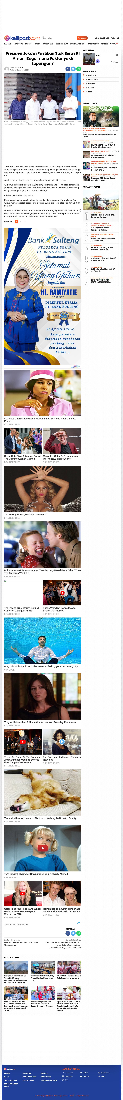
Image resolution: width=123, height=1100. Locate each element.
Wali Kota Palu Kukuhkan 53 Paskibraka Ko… (103, 259)
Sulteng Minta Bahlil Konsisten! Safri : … (100, 229)
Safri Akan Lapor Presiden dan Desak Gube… (99, 136)
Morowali (102, 129)
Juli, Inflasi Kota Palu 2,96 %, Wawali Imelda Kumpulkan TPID (42, 978)
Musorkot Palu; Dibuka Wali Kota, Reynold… (103, 156)
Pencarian (82, 38)
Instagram (69, 1076)
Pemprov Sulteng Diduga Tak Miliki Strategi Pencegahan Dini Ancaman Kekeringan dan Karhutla (15, 979)
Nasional (108, 226)
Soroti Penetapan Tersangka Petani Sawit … (104, 169)
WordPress (105, 1073)
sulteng (90, 88)
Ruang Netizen (112, 174)
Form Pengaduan (49, 1080)
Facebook (69, 1073)
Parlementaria (88, 131)
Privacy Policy (29, 1077)
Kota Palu (91, 75)
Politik (98, 131)
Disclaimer (46, 1077)
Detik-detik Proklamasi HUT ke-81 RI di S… (103, 270)
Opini (107, 141)
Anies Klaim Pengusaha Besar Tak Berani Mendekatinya (21, 942)
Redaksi (44, 1073)
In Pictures (93, 129)
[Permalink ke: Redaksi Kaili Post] (6, 69)
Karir (6, 1077)
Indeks (7, 1073)
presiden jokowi (10, 925)
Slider (89, 92)
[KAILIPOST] (22, 38)
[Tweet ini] (73, 69)
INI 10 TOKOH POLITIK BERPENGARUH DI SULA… (101, 281)
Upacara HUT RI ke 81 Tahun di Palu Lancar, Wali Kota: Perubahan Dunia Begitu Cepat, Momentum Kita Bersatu (68, 1006)
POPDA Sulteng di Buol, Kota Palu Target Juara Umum (69, 977)
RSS (66, 1080)
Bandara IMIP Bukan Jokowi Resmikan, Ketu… (103, 179)
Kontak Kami (28, 1080)
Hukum (85, 129)
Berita (93, 235)
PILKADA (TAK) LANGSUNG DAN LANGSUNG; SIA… (103, 146)
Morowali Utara (104, 162)
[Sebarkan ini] (67, 69)
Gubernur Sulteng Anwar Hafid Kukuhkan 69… (102, 248)
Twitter (85, 1073)
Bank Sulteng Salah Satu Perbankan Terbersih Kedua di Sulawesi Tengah (42, 1003)
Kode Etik (27, 1073)
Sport (108, 151)
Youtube (86, 1076)
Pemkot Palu (92, 79)
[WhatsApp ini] (78, 69)
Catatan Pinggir (98, 141)
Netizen (103, 174)
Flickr (103, 1076)
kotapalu (90, 83)
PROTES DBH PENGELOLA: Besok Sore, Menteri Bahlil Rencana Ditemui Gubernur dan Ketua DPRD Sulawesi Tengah (16, 1006)
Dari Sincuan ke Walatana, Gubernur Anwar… (102, 216)
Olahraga (95, 151)
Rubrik (104, 131)
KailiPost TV (95, 224)
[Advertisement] (61, 17)
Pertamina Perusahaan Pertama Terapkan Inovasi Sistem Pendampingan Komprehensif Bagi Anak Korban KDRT (63, 944)
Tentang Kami (10, 1080)
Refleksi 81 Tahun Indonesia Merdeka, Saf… (103, 240)
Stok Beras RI (23, 925)
